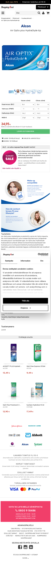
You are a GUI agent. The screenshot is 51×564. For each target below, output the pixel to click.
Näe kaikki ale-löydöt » (11, 168)
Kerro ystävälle (10, 141)
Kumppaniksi (41, 536)
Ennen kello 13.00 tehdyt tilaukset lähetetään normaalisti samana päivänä (25, 466)
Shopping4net (5, 18)
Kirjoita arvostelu (31, 138)
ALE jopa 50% (12, 2)
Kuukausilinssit (27, 18)
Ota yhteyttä (39, 531)
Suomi (24, 558)
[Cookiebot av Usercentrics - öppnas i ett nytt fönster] (38, 254)
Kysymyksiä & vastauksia (32, 529)
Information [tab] (25, 261)
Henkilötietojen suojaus (25, 536)
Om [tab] (41, 261)
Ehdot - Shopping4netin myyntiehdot (34, 533)
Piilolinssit (16, 18)
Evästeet (9, 536)
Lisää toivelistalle (11, 138)
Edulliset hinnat (10, 533)
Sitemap (35, 555)
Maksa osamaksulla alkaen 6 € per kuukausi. (16, 127)
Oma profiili (15, 529)
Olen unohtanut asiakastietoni (20, 531)
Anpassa (24, 308)
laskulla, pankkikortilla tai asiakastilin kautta (25, 484)
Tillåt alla (25, 301)
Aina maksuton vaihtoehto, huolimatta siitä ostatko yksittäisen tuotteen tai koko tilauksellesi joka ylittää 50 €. (25, 457)
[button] (48, 13)
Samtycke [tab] (9, 261)
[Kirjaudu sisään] (43, 13)
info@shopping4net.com (25, 518)
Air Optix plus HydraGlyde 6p (10, 20)
